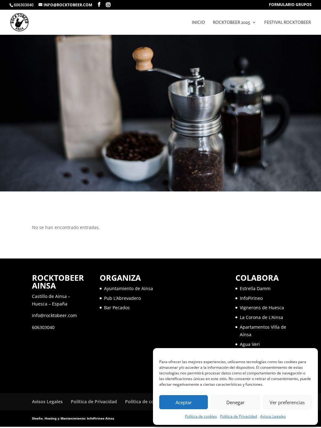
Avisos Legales (273, 416)
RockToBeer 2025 (231, 22)
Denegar (235, 402)
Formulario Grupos (290, 5)
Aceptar (184, 402)
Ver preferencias (287, 402)
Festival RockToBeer (287, 22)
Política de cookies (201, 416)
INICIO (198, 22)
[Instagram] (108, 5)
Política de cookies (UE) (150, 402)
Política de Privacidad (238, 416)
